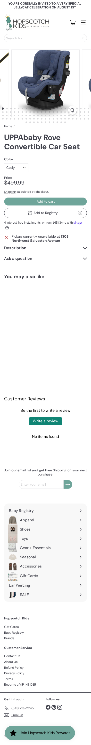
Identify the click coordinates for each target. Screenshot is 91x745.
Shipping (10, 192)
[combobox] (45, 38)
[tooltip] (80, 212)
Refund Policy (14, 668)
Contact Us (12, 656)
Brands (9, 638)
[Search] (83, 38)
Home (8, 126)
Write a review (45, 421)
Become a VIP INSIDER (20, 684)
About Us (11, 662)
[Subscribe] (68, 484)
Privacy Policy (14, 673)
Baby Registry (14, 633)
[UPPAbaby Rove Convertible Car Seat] (23, 314)
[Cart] (72, 22)
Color (8, 159)
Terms (8, 679)
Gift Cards (11, 627)
